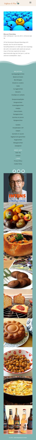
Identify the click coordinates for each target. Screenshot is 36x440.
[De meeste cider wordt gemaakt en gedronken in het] (18, 419)
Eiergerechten (18, 102)
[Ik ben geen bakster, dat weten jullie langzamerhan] (18, 274)
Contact (18, 155)
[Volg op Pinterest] (23, 171)
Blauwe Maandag (10, 34)
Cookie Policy (18, 164)
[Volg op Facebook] (14, 171)
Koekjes (18, 108)
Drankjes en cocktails (18, 95)
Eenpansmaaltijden (18, 99)
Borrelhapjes (18, 80)
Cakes (18, 86)
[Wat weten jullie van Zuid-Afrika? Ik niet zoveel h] (18, 303)
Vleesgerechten (18, 143)
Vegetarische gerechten (18, 137)
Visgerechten (18, 140)
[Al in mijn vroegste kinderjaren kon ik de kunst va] (18, 332)
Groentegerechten (18, 105)
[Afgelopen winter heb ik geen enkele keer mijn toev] (18, 245)
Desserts (18, 92)
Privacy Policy (18, 161)
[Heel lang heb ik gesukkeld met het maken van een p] (18, 390)
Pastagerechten (18, 114)
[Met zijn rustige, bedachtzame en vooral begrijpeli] (18, 187)
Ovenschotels (18, 111)
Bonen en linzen (18, 77)
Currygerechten (18, 89)
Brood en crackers (18, 83)
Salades (18, 125)
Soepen (18, 131)
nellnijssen (10, 36)
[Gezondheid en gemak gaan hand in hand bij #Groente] (18, 216)
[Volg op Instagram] (18, 171)
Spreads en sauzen (18, 134)
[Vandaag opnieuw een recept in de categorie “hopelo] (18, 361)
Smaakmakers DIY (18, 128)
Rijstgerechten (18, 120)
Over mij (18, 152)
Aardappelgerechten (18, 74)
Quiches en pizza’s (18, 117)
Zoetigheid (18, 146)
